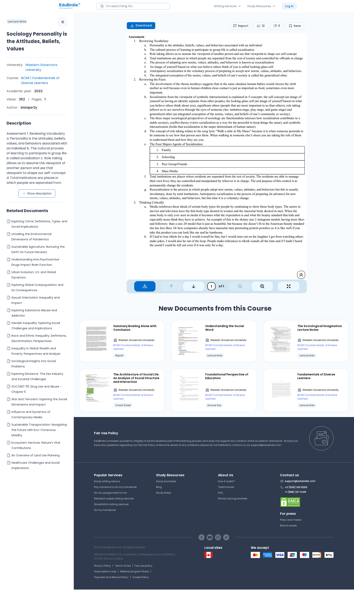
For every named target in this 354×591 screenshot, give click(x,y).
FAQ (220, 492)
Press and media (290, 520)
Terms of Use (123, 565)
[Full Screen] (288, 286)
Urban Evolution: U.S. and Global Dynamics (33, 275)
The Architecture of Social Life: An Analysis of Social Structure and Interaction (136, 378)
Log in (289, 6)
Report (243, 26)
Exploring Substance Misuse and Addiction (34, 313)
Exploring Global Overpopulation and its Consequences (37, 287)
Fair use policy (143, 565)
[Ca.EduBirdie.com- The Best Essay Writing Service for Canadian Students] (208, 557)
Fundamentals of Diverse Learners (316, 376)
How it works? (226, 481)
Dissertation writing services (111, 504)
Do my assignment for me (110, 492)
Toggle (62, 21)
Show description (39, 193)
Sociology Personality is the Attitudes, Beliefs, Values (37, 41)
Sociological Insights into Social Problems (33, 363)
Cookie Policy (140, 577)
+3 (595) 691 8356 (296, 487)
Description (19, 123)
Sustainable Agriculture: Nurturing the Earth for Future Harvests (38, 249)
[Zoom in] (262, 286)
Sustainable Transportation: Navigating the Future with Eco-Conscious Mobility (39, 430)
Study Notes (163, 492)
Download (144, 25)
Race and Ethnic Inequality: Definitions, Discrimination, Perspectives (39, 338)
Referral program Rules (134, 571)
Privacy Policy (102, 565)
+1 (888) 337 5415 (295, 492)
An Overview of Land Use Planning (35, 455)
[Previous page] (171, 286)
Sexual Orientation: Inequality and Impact (35, 300)
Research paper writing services (114, 498)
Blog (159, 487)
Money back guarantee (232, 498)
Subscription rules (105, 571)
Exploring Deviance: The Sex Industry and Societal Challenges (37, 376)
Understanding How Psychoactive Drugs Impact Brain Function (35, 262)
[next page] (193, 286)
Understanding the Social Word (224, 328)
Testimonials (226, 487)
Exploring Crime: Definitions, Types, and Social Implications (39, 224)
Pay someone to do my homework (115, 487)
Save (297, 26)
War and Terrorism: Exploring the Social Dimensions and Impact (39, 402)
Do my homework (105, 510)
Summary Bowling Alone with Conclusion (135, 328)
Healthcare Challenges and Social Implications (35, 465)
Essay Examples (166, 481)
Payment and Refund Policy (111, 577)
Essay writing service (107, 481)
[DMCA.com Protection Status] (307, 502)
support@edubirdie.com (266, 445)
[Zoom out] (240, 286)
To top (301, 275)
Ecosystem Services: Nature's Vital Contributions (35, 445)
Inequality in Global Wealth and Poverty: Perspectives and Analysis (35, 351)
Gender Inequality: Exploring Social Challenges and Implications (35, 325)
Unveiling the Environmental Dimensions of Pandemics (31, 236)
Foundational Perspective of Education (226, 376)
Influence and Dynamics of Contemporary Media (30, 414)
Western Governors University (41, 67)
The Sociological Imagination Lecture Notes (319, 328)
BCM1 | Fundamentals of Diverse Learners (40, 80)
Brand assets (288, 525)
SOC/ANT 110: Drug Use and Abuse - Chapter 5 (36, 389)
